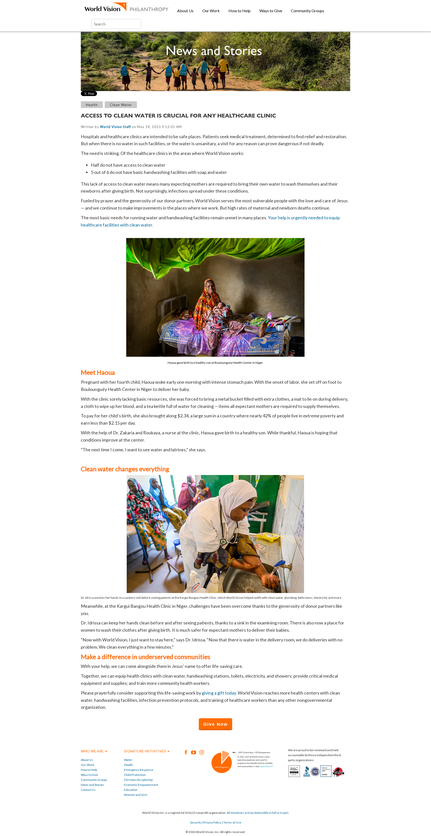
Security (195, 822)
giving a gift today (219, 693)
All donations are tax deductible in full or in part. (258, 813)
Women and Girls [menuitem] (135, 795)
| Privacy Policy (211, 822)
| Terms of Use (231, 822)
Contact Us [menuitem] (88, 790)
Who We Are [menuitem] (92, 751)
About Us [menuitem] (185, 10)
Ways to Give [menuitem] (270, 10)
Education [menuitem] (130, 790)
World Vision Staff (115, 127)
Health (92, 105)
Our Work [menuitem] (211, 10)
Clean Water (121, 105)
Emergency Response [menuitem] (138, 770)
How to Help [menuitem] (239, 10)
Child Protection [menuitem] (135, 775)
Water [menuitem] (128, 760)
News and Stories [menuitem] (92, 785)
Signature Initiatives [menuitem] (145, 751)
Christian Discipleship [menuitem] (138, 780)
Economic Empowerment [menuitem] (141, 785)
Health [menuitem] (128, 765)
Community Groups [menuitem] (307, 10)
